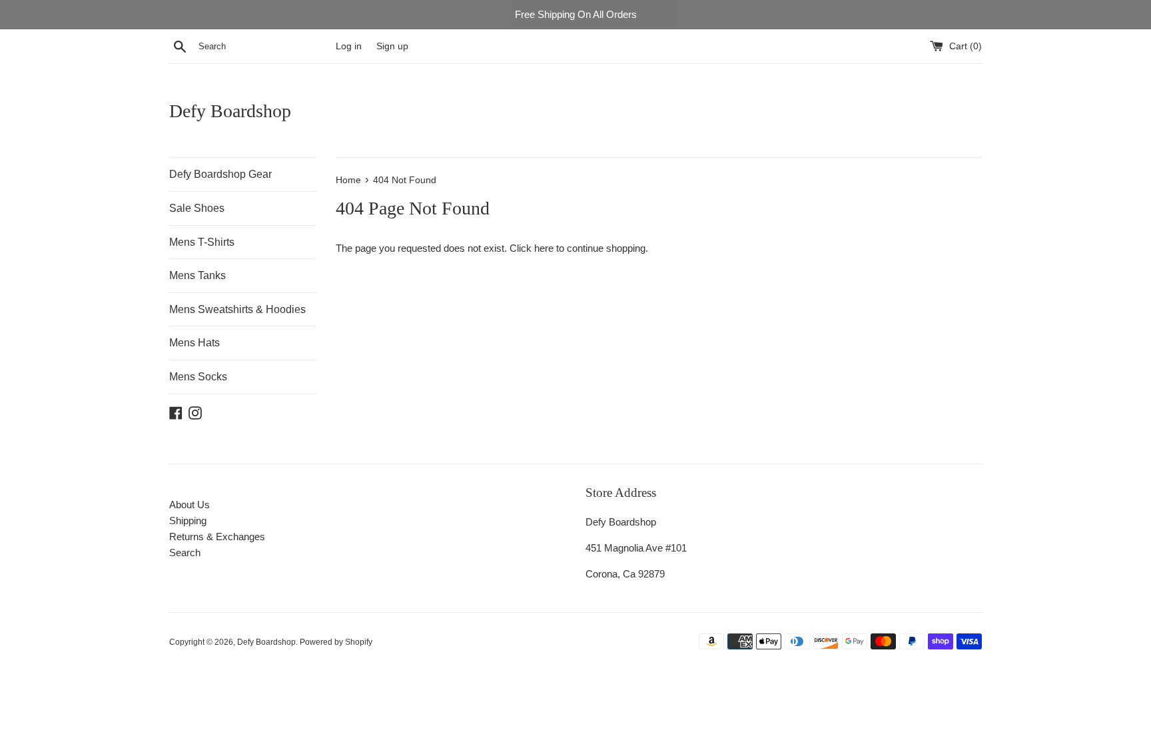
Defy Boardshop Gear (220, 174)
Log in (349, 46)
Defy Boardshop (230, 111)
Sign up (392, 46)
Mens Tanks (197, 275)
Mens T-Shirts (201, 242)
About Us (189, 504)
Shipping (187, 520)
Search (184, 552)
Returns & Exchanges (217, 536)
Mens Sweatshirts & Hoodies (237, 309)
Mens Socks (198, 376)
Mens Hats (194, 342)
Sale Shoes (196, 208)
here (544, 248)
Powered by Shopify (336, 642)
